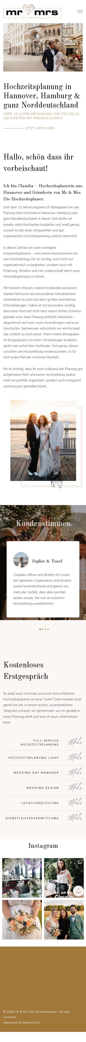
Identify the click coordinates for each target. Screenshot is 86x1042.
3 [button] (44, 629)
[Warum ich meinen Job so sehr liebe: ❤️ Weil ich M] (64, 919)
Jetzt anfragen (40, 128)
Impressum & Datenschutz (21, 1022)
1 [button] (39, 629)
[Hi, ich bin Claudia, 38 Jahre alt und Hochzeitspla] (64, 878)
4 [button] (47, 629)
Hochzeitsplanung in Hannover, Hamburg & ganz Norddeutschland (41, 96)
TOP (78, 892)
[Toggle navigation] (79, 12)
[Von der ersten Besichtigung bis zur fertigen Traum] (22, 878)
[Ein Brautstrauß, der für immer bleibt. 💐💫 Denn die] (22, 919)
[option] (43, 579)
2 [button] (42, 629)
